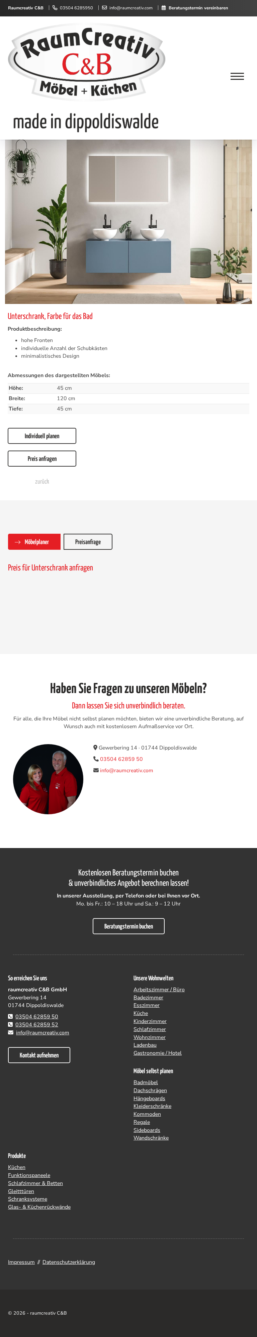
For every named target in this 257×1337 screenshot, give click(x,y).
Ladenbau (145, 1045)
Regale (142, 1122)
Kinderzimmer (150, 1021)
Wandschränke (151, 1138)
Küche (141, 1013)
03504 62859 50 (121, 759)
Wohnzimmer (150, 1037)
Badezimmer (148, 997)
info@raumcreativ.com (131, 8)
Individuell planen (42, 436)
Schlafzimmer (150, 1029)
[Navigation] (237, 76)
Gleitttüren (21, 1191)
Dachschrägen (150, 1090)
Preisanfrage (88, 542)
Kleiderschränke (152, 1106)
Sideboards (147, 1130)
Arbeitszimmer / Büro (159, 989)
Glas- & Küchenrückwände (39, 1207)
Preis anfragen (42, 459)
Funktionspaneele (29, 1175)
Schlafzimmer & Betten (35, 1183)
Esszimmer (147, 1005)
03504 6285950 (76, 8)
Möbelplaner (37, 542)
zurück (42, 482)
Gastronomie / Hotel (158, 1053)
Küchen (16, 1167)
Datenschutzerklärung (68, 1262)
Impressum (21, 1262)
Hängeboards (149, 1098)
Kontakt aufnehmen (39, 1055)
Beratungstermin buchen (128, 927)
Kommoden (147, 1114)
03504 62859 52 (36, 1024)
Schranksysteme (27, 1199)
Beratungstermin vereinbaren (198, 8)
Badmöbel (146, 1082)
